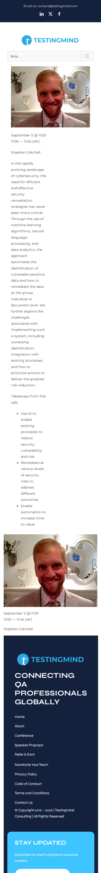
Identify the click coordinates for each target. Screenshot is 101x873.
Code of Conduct (28, 784)
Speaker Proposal (29, 745)
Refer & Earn (25, 754)
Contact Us (24, 802)
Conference (24, 735)
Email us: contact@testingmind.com (51, 6)
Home (20, 717)
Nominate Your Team (31, 764)
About (19, 726)
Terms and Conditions (32, 793)
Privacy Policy (26, 774)
